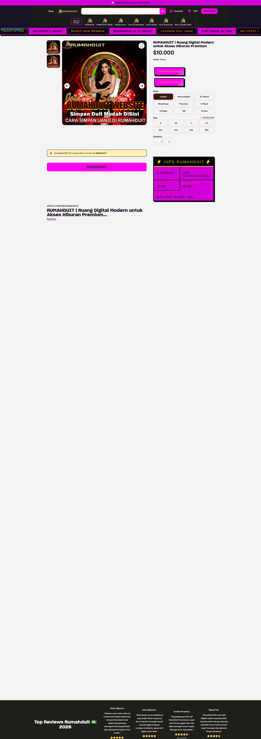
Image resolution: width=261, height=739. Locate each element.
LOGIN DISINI (169, 82)
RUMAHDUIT (97, 167)
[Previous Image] (67, 86)
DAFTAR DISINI (169, 71)
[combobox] (120, 11)
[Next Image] (142, 86)
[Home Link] (67, 11)
